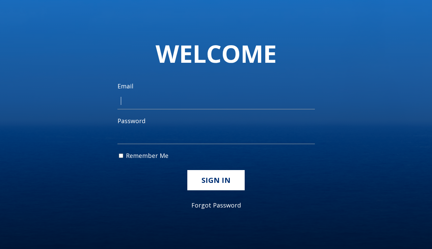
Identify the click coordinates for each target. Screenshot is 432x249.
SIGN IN (216, 180)
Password (131, 121)
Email (125, 86)
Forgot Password (216, 205)
